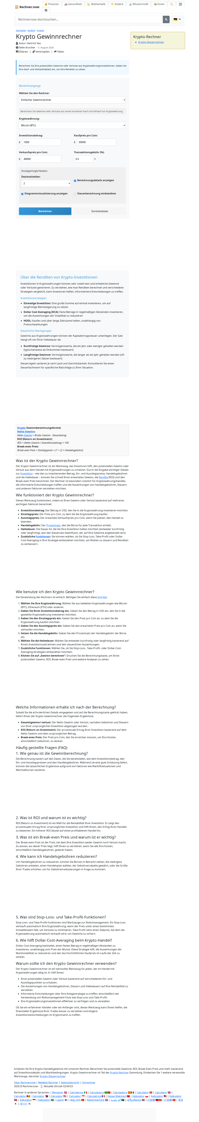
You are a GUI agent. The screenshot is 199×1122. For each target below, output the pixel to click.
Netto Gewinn (26, 431)
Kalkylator (44, 1100)
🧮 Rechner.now (27, 7)
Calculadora (97, 1092)
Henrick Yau (34, 43)
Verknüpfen (42, 51)
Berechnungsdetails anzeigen (95, 180)
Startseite (21, 30)
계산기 (23, 1103)
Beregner (57, 1092)
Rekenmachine (95, 1100)
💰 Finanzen (51, 4)
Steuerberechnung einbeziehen (96, 193)
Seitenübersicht (70, 1082)
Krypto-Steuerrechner (151, 42)
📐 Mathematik (96, 4)
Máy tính (75, 1100)
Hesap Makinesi (116, 1096)
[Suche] (166, 19)
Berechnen (45, 211)
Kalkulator (138, 1096)
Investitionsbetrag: (31, 135)
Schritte (102, 597)
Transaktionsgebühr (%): (89, 152)
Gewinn (28, 435)
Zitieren (23, 51)
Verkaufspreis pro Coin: (33, 152)
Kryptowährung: (29, 118)
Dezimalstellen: (31, 176)
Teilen (60, 51)
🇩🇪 (176, 19)
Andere (31, 30)
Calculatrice (94, 1096)
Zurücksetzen (99, 211)
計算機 (151, 1100)
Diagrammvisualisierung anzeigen (46, 193)
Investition (26, 473)
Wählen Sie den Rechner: (34, 93)
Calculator (143, 1092)
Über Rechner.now (25, 1082)
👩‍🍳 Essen (159, 4)
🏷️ (171, 4)
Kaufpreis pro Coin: (86, 135)
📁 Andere (117, 4)
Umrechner (88, 1082)
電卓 (180, 1100)
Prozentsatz (53, 525)
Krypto (40, 30)
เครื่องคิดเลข (134, 1100)
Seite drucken (26, 47)
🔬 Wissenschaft (138, 4)
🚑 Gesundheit (73, 4)
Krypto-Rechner (119, 1072)
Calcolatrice (76, 1092)
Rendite (103, 477)
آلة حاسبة (116, 1100)
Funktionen (43, 536)
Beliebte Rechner (48, 1082)
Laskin (60, 1100)
